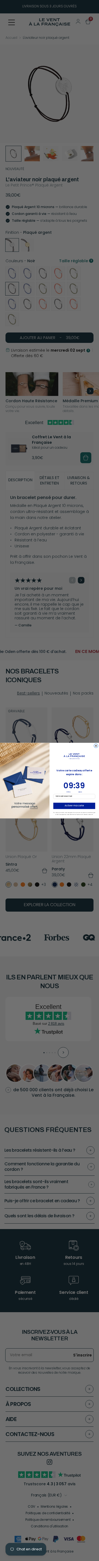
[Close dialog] (96, 746)
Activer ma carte (74, 806)
